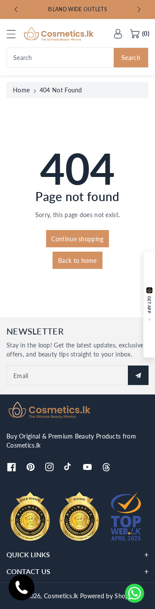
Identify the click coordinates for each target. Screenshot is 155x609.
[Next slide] (139, 9)
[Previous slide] (15, 9)
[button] (15, 33)
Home (21, 90)
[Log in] (117, 33)
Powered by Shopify (108, 596)
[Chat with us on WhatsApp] (134, 593)
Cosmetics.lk (61, 596)
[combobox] (77, 57)
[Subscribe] (138, 375)
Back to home (77, 260)
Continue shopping (77, 239)
